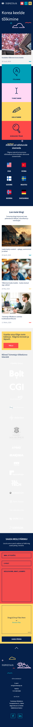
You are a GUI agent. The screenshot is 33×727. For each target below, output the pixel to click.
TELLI (11, 345)
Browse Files (16, 622)
